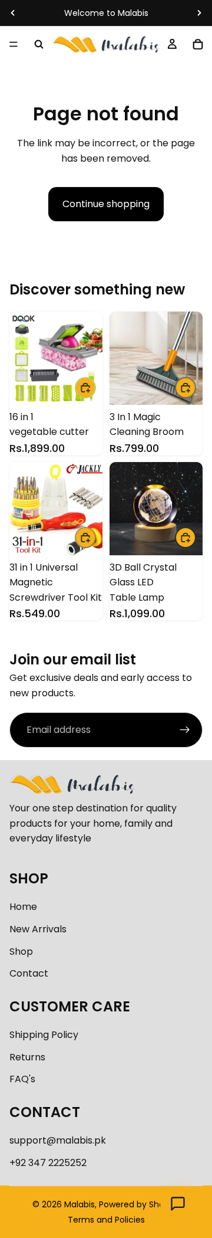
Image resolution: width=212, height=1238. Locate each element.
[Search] (39, 44)
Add (95, 387)
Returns (27, 1057)
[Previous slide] (13, 13)
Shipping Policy (43, 1035)
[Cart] (198, 44)
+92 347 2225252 (48, 1163)
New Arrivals (38, 929)
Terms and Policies (106, 1220)
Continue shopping (106, 204)
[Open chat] (178, 1203)
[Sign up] (185, 730)
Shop (21, 951)
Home (23, 906)
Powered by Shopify (139, 1204)
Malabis (79, 1204)
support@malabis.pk (57, 1140)
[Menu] (13, 44)
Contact (28, 973)
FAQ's (22, 1079)
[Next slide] (199, 13)
